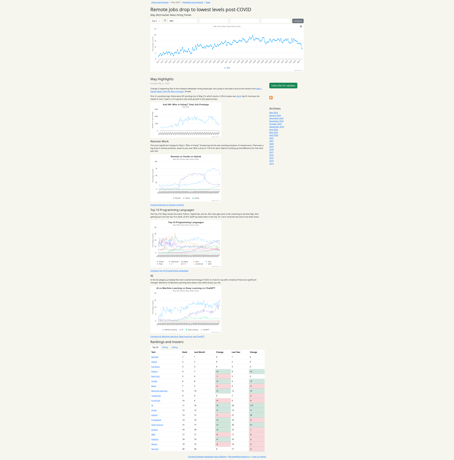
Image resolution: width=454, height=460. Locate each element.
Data (208, 2)
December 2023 (276, 118)
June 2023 (273, 129)
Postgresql (156, 420)
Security (155, 449)
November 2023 (276, 121)
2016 (271, 155)
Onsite (154, 381)
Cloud (154, 410)
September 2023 (276, 126)
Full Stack (155, 366)
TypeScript (156, 395)
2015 (271, 158)
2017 (271, 152)
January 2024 (275, 115)
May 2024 (273, 112)
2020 (271, 144)
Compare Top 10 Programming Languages (169, 270)
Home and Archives (160, 2)
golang (154, 429)
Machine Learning (159, 391)
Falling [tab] (175, 347)
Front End (155, 400)
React (153, 386)
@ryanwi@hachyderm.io (239, 456)
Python (154, 371)
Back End (155, 376)
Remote (154, 357)
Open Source (157, 424)
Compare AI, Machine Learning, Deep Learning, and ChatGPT (177, 336)
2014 (271, 161)
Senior (154, 362)
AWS (153, 434)
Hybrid (154, 415)
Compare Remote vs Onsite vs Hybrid (167, 205)
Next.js (154, 444)
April (239, 96)
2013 (271, 163)
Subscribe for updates (283, 85)
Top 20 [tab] (155, 347)
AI (152, 405)
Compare (298, 21)
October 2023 (275, 124)
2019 (271, 146)
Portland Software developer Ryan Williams (207, 456)
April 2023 (273, 135)
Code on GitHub (259, 456)
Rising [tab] (165, 347)
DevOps (154, 439)
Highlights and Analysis (192, 2)
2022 (271, 138)
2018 (271, 149)
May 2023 (273, 132)
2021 (271, 141)
